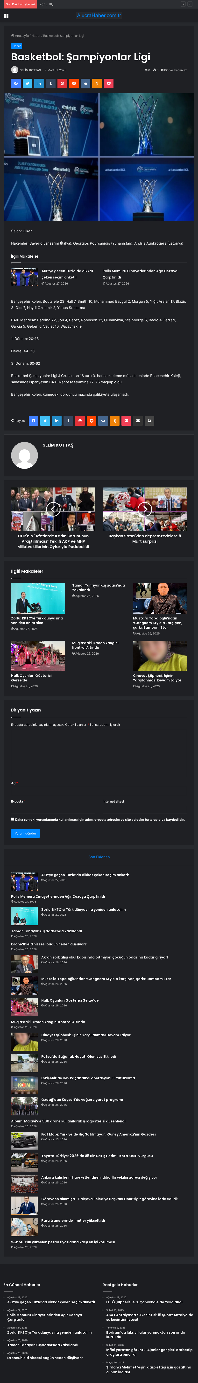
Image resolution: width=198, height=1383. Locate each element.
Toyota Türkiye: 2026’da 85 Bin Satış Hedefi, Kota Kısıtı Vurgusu (97, 1155)
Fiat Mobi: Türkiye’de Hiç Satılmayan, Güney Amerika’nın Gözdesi (98, 1134)
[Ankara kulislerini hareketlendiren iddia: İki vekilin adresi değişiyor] (24, 1184)
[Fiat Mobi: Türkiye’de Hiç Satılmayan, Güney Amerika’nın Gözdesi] (24, 1141)
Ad (14, 783)
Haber (36, 36)
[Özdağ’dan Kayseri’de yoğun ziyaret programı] (24, 1106)
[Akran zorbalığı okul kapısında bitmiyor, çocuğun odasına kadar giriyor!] (24, 964)
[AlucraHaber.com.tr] (99, 15)
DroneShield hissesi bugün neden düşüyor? (49, 944)
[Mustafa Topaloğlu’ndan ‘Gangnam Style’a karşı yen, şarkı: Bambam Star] (160, 598)
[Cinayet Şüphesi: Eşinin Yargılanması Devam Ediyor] (160, 656)
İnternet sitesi (113, 801)
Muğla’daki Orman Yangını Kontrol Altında (95, 645)
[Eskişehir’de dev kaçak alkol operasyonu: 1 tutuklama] (24, 1085)
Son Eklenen (99, 857)
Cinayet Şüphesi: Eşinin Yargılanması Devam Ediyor (157, 678)
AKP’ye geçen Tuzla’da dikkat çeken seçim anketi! (85, 875)
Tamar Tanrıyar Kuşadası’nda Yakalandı (98, 587)
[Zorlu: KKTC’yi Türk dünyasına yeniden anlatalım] (38, 598)
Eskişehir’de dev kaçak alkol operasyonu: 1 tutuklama (88, 1078)
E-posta (18, 801)
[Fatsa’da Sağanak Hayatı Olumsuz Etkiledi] (24, 1063)
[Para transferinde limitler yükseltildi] (24, 1227)
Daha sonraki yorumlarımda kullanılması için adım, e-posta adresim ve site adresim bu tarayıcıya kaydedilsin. (100, 819)
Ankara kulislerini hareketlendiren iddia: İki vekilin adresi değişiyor (99, 1177)
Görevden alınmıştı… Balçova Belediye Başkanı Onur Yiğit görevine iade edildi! (109, 1199)
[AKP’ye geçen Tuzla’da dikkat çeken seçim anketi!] (24, 277)
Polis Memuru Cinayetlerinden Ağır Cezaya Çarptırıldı (58, 896)
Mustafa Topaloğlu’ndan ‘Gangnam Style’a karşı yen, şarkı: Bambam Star (157, 623)
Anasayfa (21, 36)
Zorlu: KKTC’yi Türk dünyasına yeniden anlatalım (75, 4)
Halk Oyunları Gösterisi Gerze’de (31, 678)
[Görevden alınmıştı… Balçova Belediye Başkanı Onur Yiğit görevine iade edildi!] (24, 1206)
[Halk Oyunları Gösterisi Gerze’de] (38, 656)
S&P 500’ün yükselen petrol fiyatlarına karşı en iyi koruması (63, 1242)
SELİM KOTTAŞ (30, 70)
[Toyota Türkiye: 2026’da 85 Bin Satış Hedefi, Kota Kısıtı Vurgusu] (24, 1162)
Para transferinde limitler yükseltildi (73, 1220)
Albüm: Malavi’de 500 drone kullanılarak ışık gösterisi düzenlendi (68, 1121)
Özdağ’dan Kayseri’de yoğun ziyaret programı (82, 1099)
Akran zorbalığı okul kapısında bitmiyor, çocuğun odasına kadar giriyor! (104, 957)
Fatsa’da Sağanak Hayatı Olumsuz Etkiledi (78, 1056)
